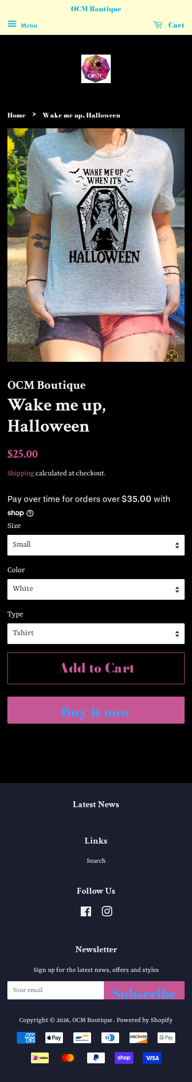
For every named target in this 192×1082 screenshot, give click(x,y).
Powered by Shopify (145, 1020)
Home (16, 115)
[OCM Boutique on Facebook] (86, 914)
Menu (28, 25)
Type (15, 615)
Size (14, 526)
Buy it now (96, 712)
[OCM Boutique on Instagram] (106, 914)
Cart (175, 25)
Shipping (20, 473)
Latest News (96, 804)
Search (96, 861)
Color (16, 570)
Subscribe (144, 991)
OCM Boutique (93, 1020)
